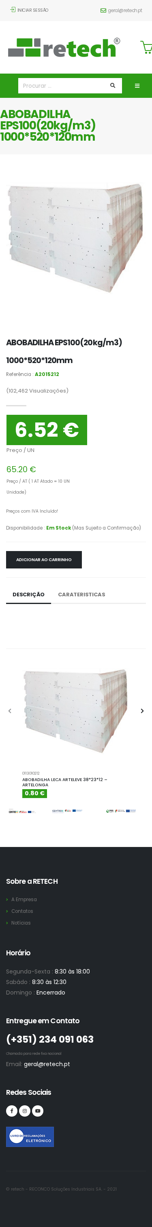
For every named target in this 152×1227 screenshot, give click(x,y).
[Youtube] (37, 1111)
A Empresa (24, 899)
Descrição (29, 594)
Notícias (21, 923)
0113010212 (31, 773)
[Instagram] (24, 1111)
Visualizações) (37, 391)
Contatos (22, 911)
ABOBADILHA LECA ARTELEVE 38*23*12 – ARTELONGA (64, 782)
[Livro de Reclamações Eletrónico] (11, 1132)
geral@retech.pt (125, 10)
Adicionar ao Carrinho (44, 560)
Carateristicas (81, 594)
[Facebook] (11, 1111)
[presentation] (10, 711)
